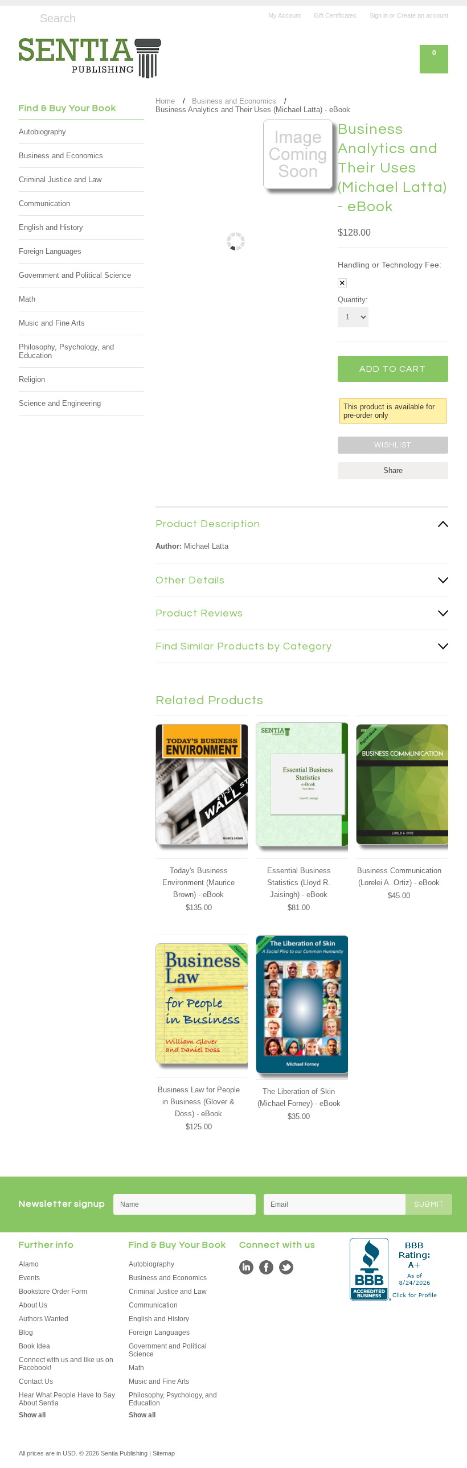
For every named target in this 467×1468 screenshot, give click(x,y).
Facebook (266, 1267)
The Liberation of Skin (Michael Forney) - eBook (299, 1097)
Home (165, 101)
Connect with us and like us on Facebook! (66, 1364)
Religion (32, 379)
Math (27, 299)
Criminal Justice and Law (60, 179)
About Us (33, 1305)
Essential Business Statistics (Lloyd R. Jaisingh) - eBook (299, 882)
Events (29, 1278)
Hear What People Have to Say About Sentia (67, 1399)
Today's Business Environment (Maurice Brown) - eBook (198, 882)
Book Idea (34, 1346)
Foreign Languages (50, 251)
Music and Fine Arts (52, 323)
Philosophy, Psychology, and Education (66, 351)
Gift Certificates (335, 15)
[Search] (23, 16)
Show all (32, 1415)
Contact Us (36, 1381)
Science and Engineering (60, 403)
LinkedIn (246, 1267)
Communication (44, 203)
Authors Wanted (43, 1319)
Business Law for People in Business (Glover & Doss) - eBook (199, 1101)
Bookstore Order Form (53, 1292)
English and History (51, 227)
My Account (284, 15)
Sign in (379, 15)
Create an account (422, 15)
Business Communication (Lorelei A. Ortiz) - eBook (399, 876)
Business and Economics (61, 155)
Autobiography (42, 132)
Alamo (29, 1264)
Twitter (286, 1267)
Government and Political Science (75, 275)
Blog (26, 1333)
